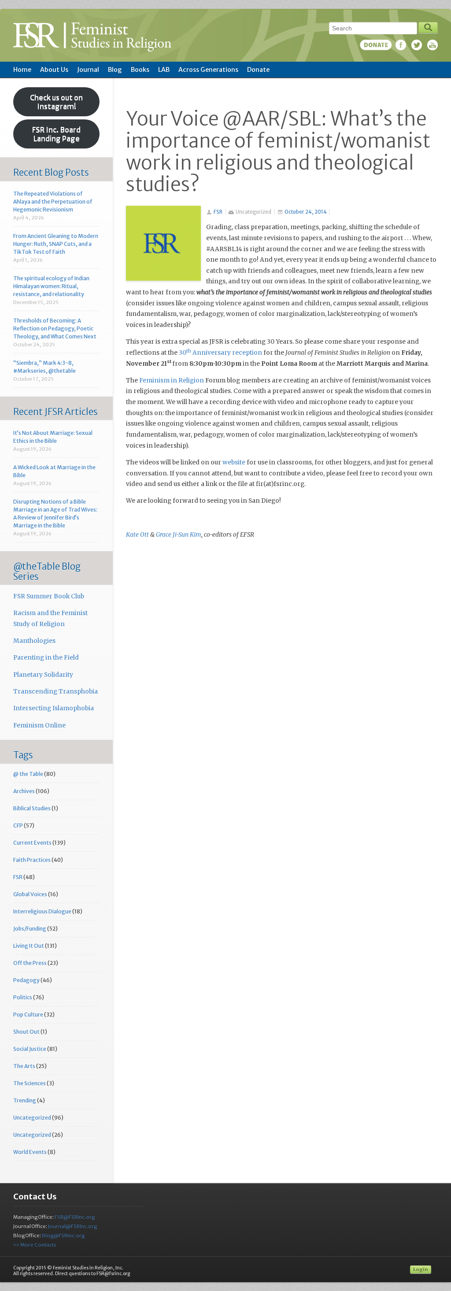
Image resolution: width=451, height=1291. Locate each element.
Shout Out (26, 1031)
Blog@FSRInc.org (63, 1235)
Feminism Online (39, 725)
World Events (30, 1152)
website (233, 462)
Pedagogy (26, 980)
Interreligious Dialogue (42, 911)
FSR (218, 212)
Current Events (32, 842)
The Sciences (29, 1083)
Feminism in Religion (171, 380)
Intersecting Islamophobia (53, 708)
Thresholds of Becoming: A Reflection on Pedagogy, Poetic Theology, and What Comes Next (54, 328)
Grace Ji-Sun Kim (178, 534)
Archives (24, 791)
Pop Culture (28, 1014)
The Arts (24, 1066)
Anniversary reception (224, 352)
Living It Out (28, 945)
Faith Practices (32, 860)
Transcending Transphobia (55, 691)
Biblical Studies (32, 808)
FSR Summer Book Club (48, 596)
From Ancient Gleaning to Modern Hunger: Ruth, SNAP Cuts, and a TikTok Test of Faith (55, 244)
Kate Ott (137, 534)
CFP (18, 825)
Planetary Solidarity (43, 675)
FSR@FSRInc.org (75, 1217)
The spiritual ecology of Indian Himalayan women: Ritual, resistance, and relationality (51, 286)
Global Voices (30, 894)
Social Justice (29, 1049)
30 (182, 352)
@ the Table (28, 774)
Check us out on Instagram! (56, 102)
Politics (22, 997)
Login (420, 1269)
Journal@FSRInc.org (72, 1226)
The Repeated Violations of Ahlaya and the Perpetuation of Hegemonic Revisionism (52, 201)
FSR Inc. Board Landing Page (56, 134)
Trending (24, 1100)
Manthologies (34, 641)
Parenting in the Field (46, 657)
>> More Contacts (34, 1245)
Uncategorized (32, 1117)
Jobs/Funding (29, 928)
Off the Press (30, 963)
